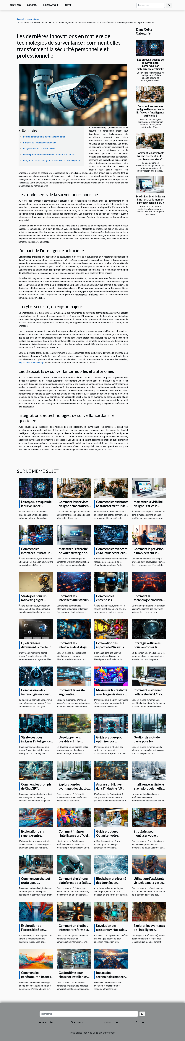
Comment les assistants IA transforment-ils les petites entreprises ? (150, 156)
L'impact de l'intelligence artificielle (39, 142)
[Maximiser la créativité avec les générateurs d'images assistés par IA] (111, 676)
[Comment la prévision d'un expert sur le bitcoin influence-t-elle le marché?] (149, 534)
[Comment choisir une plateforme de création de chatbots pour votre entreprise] (74, 864)
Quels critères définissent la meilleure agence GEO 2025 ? (36, 647)
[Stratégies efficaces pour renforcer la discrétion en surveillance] (149, 629)
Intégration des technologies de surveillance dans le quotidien (52, 160)
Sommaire (29, 130)
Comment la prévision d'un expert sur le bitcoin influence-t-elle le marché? (149, 555)
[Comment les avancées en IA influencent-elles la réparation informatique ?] (111, 534)
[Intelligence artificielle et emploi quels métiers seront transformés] (149, 770)
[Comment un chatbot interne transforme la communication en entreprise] (74, 911)
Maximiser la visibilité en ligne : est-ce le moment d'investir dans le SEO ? (150, 199)
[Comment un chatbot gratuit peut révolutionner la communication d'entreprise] (36, 864)
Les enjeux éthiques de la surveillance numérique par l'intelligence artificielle (150, 64)
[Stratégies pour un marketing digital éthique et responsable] (36, 582)
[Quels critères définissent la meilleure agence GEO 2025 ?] (36, 629)
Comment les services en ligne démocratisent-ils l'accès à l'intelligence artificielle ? (150, 111)
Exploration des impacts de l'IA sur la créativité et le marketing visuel (110, 649)
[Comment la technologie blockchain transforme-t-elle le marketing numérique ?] (149, 582)
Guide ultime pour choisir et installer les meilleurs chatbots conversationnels (73, 979)
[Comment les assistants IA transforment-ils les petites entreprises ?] (150, 141)
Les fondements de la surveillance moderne (44, 136)
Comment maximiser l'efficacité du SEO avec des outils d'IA (149, 694)
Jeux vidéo (15, 5)
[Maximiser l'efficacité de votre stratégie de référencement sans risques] (74, 534)
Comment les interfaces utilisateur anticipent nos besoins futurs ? (36, 555)
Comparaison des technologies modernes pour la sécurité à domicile (37, 696)
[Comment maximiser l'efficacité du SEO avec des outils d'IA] (149, 676)
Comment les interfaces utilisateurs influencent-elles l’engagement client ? (74, 602)
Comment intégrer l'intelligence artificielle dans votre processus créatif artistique (74, 837)
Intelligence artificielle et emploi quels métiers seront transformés (149, 788)
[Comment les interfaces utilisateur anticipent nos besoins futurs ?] (36, 534)
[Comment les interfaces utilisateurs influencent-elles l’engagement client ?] (74, 582)
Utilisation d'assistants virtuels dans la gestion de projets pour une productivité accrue (149, 885)
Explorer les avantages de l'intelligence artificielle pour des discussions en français (149, 932)
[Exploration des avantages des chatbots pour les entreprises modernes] (74, 770)
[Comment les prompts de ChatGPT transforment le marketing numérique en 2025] (36, 770)
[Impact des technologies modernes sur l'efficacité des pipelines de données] (111, 958)
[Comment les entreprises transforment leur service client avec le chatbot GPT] (111, 582)
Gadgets (32, 5)
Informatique (50, 5)
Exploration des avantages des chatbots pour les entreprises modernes (75, 790)
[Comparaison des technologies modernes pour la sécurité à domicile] (36, 676)
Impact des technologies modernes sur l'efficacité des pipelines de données (112, 979)
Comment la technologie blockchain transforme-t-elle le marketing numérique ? (149, 602)
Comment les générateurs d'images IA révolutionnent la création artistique (36, 979)
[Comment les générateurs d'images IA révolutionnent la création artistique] (36, 958)
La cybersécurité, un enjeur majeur (39, 148)
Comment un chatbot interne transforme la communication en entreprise (73, 932)
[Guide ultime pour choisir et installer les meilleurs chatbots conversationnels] (74, 958)
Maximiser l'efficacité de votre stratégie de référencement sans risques (73, 555)
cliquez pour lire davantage (31, 362)
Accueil (20, 19)
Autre (68, 5)
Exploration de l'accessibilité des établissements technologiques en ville (36, 932)
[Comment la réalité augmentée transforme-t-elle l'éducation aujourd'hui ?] (74, 676)
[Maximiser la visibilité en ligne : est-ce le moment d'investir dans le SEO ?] (150, 184)
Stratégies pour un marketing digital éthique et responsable (36, 600)
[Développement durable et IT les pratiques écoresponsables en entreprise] (74, 723)
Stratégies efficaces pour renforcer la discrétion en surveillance (147, 649)
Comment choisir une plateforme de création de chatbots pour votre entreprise (74, 885)
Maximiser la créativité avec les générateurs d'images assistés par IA (112, 694)
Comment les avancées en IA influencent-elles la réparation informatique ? (111, 555)
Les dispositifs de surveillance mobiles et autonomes (48, 154)
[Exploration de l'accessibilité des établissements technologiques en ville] (36, 911)
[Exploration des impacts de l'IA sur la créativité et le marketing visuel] (111, 629)
